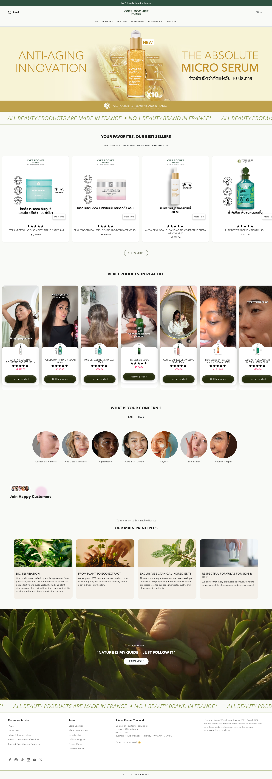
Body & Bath (137, 21)
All (96, 21)
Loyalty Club (75, 735)
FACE (131, 417)
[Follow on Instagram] (16, 760)
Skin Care (107, 21)
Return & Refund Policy (19, 735)
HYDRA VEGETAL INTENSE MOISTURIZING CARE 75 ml (36, 230)
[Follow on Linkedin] (28, 760)
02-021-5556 (122, 732)
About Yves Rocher (78, 730)
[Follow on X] (41, 760)
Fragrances (155, 21)
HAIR (141, 417)
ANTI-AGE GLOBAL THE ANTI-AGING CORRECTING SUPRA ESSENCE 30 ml (175, 231)
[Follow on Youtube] (34, 760)
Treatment (171, 21)
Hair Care (122, 21)
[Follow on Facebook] (10, 760)
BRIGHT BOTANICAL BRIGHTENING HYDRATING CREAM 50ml (106, 230)
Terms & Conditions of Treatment (24, 744)
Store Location (76, 726)
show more (136, 253)
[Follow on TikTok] (22, 760)
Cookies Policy (76, 749)
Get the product (21, 379)
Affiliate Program (77, 739)
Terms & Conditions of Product (23, 739)
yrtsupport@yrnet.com (127, 729)
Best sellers (112, 145)
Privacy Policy (75, 744)
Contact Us (13, 730)
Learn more (136, 661)
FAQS (11, 726)
